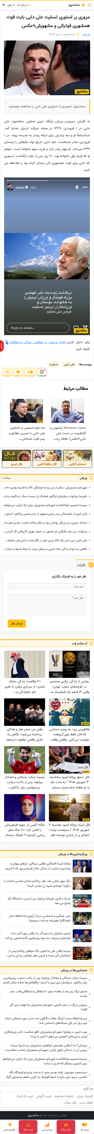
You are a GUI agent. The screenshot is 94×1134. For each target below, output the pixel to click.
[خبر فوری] (2, 346)
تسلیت (53, 364)
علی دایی (69, 364)
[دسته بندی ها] (89, 5)
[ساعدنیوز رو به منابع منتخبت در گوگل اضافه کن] (41, 372)
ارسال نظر (17, 623)
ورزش (86, 34)
